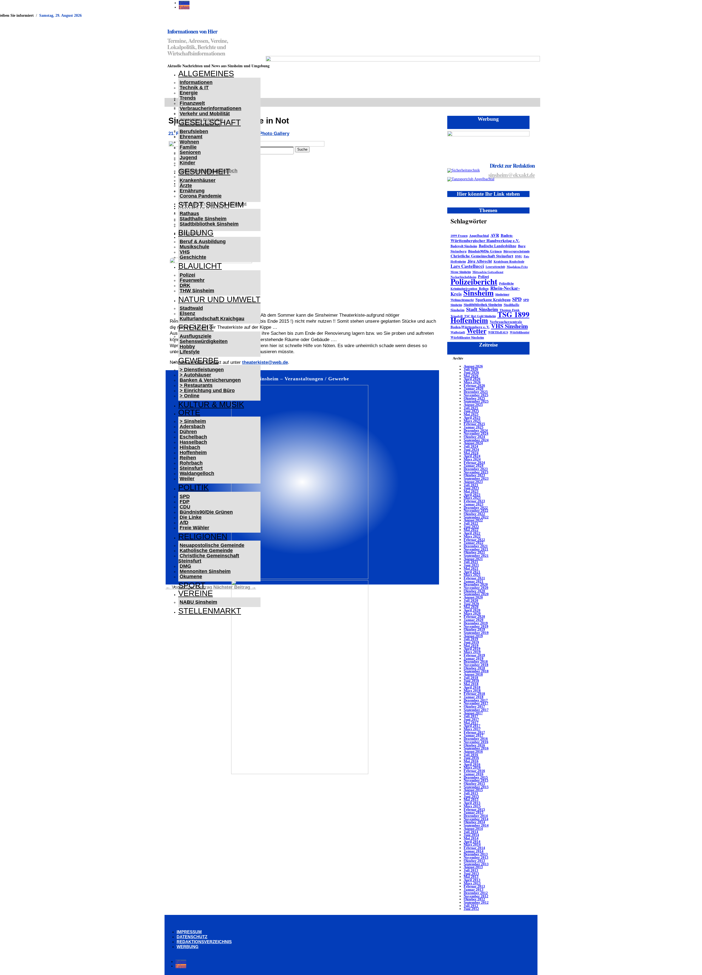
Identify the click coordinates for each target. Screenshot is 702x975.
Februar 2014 (474, 848)
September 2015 (476, 787)
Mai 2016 (471, 761)
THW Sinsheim (197, 290)
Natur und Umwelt (219, 299)
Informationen (196, 82)
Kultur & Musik (211, 404)
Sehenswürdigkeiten (204, 341)
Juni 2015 (471, 796)
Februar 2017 (474, 732)
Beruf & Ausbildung (203, 241)
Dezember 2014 (476, 816)
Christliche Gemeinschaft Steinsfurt (208, 558)
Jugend (188, 157)
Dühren (188, 431)
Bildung (196, 232)
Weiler (187, 478)
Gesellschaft (209, 122)
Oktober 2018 (474, 668)
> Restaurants (196, 385)
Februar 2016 (474, 771)
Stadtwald (191, 308)
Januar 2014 (473, 851)
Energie (189, 92)
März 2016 (472, 767)
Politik (193, 487)
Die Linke (191, 517)
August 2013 (473, 867)
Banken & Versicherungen (210, 380)
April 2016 (472, 764)
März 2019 (472, 652)
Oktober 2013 (474, 861)
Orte (189, 412)
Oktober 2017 (474, 706)
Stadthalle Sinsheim (203, 218)
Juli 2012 (471, 906)
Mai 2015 (471, 799)
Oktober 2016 (474, 745)
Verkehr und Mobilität (205, 113)
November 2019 (476, 626)
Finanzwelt (192, 103)
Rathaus (189, 213)
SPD (185, 496)
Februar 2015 (474, 809)
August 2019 (473, 636)
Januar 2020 (473, 620)
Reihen (188, 457)
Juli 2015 (471, 793)
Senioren (190, 152)
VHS (185, 252)
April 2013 (472, 880)
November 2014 (476, 819)
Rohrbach (191, 463)
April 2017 (472, 726)
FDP (184, 501)
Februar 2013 (474, 886)
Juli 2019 (471, 639)
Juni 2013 (471, 874)
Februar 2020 (474, 616)
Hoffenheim (193, 452)
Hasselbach (193, 442)
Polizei (187, 275)
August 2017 (473, 713)
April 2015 (472, 803)
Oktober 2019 (474, 629)
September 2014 (476, 825)
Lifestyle (190, 352)
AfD (184, 522)
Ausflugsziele (195, 336)
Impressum (189, 931)
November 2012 (476, 896)
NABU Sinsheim (198, 602)
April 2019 (472, 649)
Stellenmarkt (209, 610)
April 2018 (472, 687)
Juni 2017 (471, 719)
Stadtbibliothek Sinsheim (209, 224)
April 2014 (472, 841)
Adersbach (192, 426)
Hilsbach (190, 447)
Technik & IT (194, 87)
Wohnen (189, 142)
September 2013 (476, 864)
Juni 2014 (471, 835)
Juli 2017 (471, 716)
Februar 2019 (474, 655)
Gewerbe (198, 360)
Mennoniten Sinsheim (205, 571)
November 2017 (476, 703)
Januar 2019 (473, 658)
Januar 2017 (473, 735)
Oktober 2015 (474, 784)
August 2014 (473, 829)
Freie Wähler (194, 527)
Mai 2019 (471, 646)
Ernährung (192, 190)
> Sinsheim (193, 421)
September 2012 (476, 902)
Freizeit (196, 327)
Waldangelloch (197, 473)
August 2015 (473, 790)
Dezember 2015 (476, 777)
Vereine (195, 593)
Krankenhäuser (198, 180)
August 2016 (473, 751)
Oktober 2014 (474, 822)
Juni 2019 (471, 642)
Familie (188, 147)
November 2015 (476, 780)
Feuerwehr (192, 280)
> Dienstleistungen (202, 369)
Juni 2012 (471, 909)
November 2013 (476, 857)
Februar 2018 (474, 694)
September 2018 (476, 671)
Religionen (202, 536)
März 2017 (472, 729)
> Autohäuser (195, 375)
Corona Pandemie (201, 196)
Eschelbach (193, 437)
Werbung (188, 946)
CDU (185, 507)
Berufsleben (194, 131)
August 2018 (473, 674)
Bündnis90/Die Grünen (206, 512)
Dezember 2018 (476, 661)
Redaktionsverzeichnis (204, 941)
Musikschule (194, 246)
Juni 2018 (471, 681)
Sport (191, 585)
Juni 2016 (471, 758)
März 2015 (472, 806)
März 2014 (472, 844)
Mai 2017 (471, 723)
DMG (185, 566)
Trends (188, 98)
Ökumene (191, 576)
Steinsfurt (191, 468)
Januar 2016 (473, 774)
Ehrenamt (191, 136)
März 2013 (472, 883)
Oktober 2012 (474, 899)
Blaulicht (200, 266)
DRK (185, 285)
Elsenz (187, 313)
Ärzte (186, 185)
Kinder (187, 162)
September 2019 (476, 633)
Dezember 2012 (476, 893)
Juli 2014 (471, 832)
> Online (189, 395)
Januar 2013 (473, 889)
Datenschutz (192, 936)
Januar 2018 (473, 697)
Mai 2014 (471, 838)
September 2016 (476, 748)
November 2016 (476, 742)
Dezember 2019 (476, 623)
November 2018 (476, 665)
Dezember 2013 (476, 854)
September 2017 (476, 710)
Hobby (187, 346)
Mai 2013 (471, 877)
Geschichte (193, 257)
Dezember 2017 (476, 700)
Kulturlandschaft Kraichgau (212, 318)
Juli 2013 (471, 870)
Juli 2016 (471, 755)
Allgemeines (206, 73)
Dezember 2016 (476, 739)
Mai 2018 (471, 684)
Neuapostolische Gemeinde (212, 545)
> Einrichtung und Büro (207, 390)
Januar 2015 (473, 812)
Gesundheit (204, 171)
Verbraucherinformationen (210, 108)
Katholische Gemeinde (206, 550)
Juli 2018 (471, 678)
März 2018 (472, 691)
